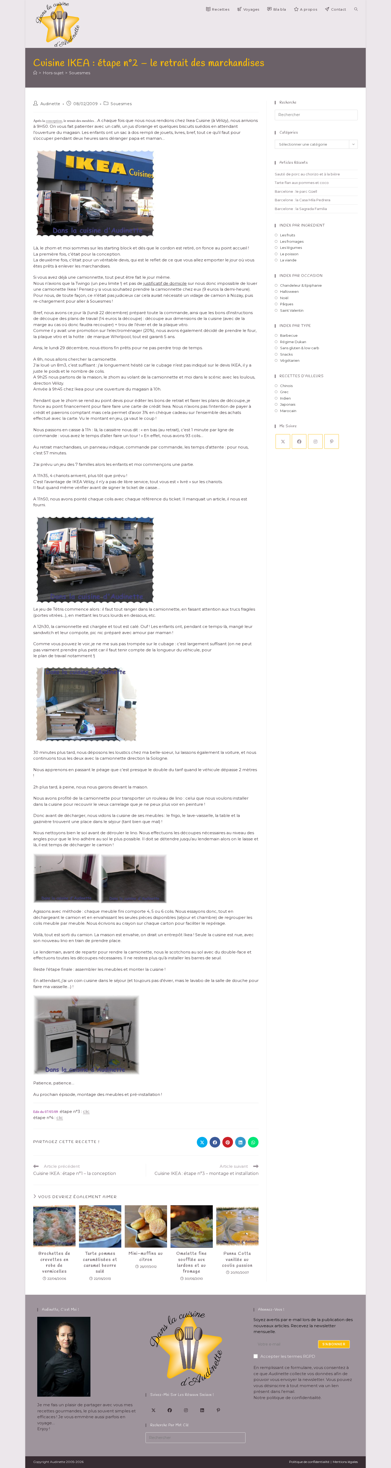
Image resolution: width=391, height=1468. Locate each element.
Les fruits (287, 235)
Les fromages (291, 241)
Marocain (288, 411)
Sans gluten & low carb (299, 348)
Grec (284, 392)
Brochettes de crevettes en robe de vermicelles (54, 1262)
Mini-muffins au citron (146, 1256)
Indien (285, 398)
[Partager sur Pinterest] (227, 1142)
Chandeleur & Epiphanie (301, 285)
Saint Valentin (291, 310)
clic (86, 1111)
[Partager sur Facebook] (215, 1142)
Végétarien (290, 360)
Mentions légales (345, 1462)
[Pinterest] (331, 441)
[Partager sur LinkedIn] (240, 1142)
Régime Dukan (293, 342)
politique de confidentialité (294, 1397)
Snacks (286, 354)
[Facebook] (299, 441)
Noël (284, 298)
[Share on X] (202, 1142)
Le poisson (289, 254)
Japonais (287, 404)
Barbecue (289, 335)
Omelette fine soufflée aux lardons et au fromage (191, 1262)
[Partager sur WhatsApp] (253, 1142)
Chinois (286, 386)
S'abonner (334, 1344)
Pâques (286, 304)
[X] (283, 441)
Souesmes (79, 72)
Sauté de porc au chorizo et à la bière (307, 174)
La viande (288, 260)
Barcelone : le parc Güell (296, 191)
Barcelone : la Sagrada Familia (301, 209)
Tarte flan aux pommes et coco (302, 182)
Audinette (50, 103)
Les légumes (291, 247)
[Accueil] (35, 72)
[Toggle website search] (356, 9)
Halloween (289, 291)
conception (54, 121)
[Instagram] (315, 441)
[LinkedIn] (202, 1410)
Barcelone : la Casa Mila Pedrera (302, 200)
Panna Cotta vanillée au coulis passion (237, 1259)
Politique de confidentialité (309, 1462)
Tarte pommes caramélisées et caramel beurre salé (100, 1262)
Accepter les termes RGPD (287, 1356)
